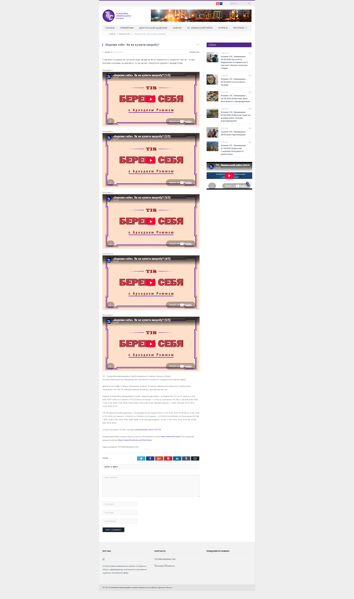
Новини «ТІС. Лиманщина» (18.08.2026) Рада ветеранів (233, 133)
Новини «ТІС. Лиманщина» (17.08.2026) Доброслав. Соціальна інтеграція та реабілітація (233, 149)
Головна (110, 28)
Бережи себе (195, 52)
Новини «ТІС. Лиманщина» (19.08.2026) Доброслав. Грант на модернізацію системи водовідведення (235, 116)
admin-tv (108, 52)
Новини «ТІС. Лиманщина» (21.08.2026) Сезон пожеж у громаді (233, 82)
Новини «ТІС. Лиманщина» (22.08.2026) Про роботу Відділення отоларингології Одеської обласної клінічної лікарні (234, 62)
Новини (177, 28)
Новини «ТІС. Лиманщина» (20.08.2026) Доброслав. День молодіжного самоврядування (235, 98)
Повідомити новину (217, 550)
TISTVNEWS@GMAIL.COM (164, 558)
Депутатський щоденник (153, 28)
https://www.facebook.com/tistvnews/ (127, 439)
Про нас (106, 550)
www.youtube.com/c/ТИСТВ (146, 429)
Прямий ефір (127, 28)
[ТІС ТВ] (116, 15)
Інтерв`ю (223, 28)
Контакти (160, 550)
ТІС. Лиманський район (200, 28)
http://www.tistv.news (170, 436)
